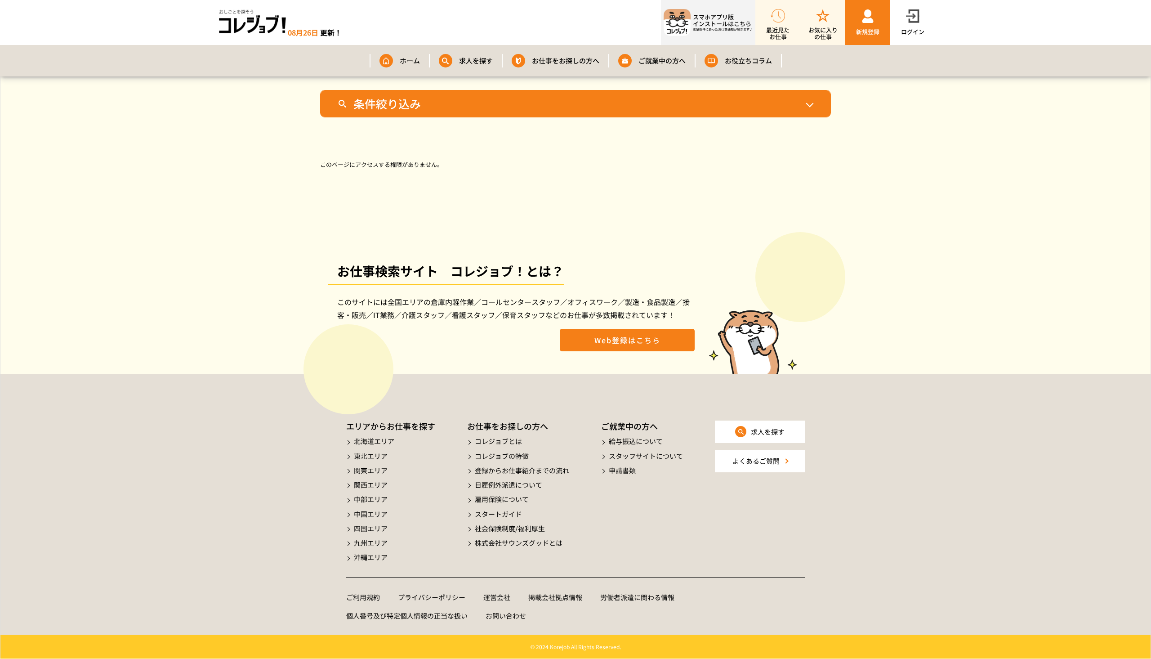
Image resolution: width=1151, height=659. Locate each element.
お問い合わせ (506, 615)
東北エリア (371, 456)
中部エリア (371, 499)
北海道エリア (374, 441)
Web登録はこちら (627, 340)
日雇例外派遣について (508, 484)
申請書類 (622, 470)
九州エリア (371, 542)
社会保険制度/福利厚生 (510, 528)
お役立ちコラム (748, 60)
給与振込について (636, 441)
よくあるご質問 (756, 461)
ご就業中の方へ (662, 60)
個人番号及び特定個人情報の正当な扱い (407, 615)
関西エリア (371, 484)
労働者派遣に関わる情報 (637, 597)
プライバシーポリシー (431, 597)
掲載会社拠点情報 (555, 597)
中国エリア (371, 514)
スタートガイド (498, 514)
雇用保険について (502, 499)
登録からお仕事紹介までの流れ (522, 470)
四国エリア (371, 528)
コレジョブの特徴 (502, 456)
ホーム (410, 60)
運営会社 (496, 597)
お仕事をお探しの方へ (565, 60)
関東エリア (371, 470)
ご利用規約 (363, 597)
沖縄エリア (371, 557)
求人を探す (476, 60)
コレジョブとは (498, 441)
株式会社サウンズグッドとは (518, 542)
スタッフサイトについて (646, 456)
